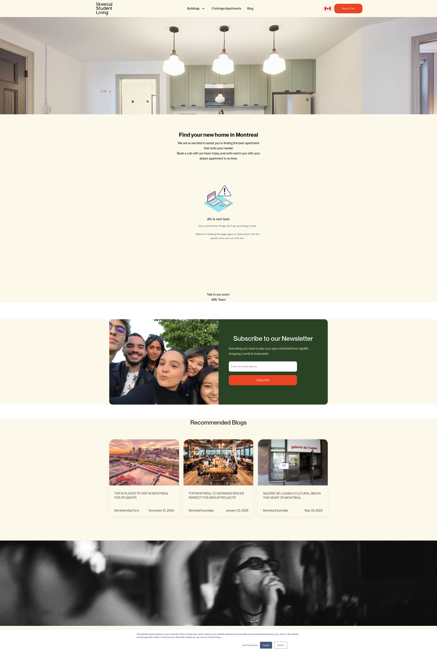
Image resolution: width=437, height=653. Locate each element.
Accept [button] (266, 645)
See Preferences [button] (250, 645)
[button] (195, 8)
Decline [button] (280, 645)
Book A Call (348, 8)
